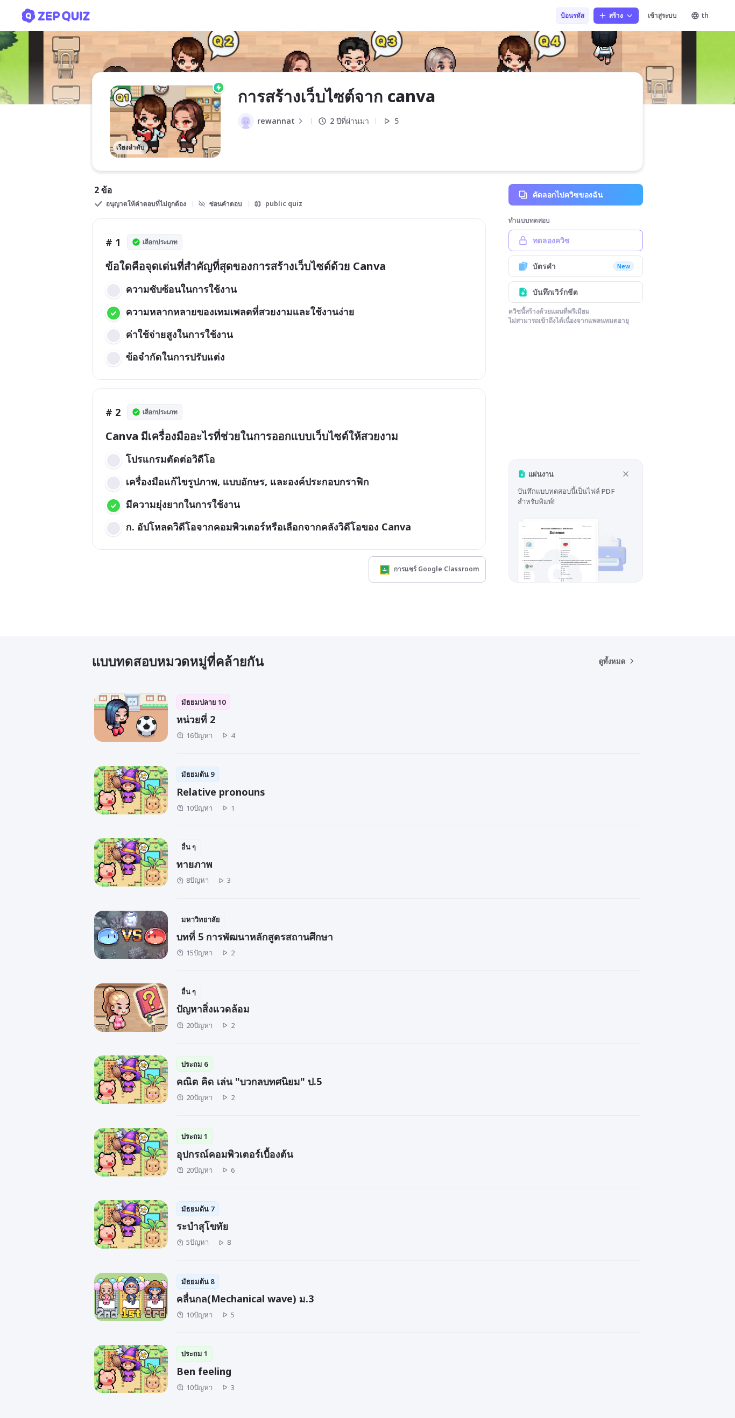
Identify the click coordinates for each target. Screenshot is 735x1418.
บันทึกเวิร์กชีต (555, 292)
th (705, 15)
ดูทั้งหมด (612, 661)
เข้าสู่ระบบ (662, 15)
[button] (575, 520)
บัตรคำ (581, 266)
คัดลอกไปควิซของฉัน (568, 194)
